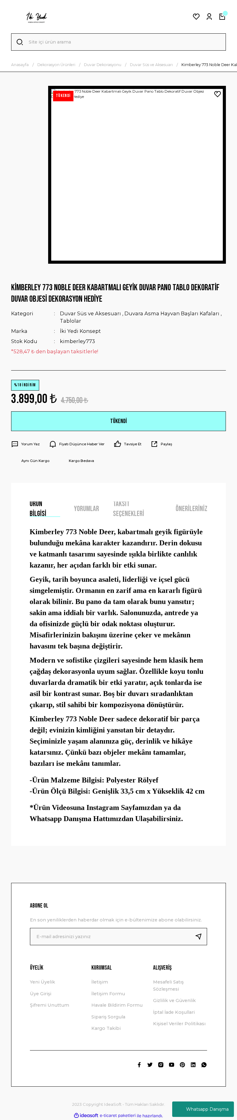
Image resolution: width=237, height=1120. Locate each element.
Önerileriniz (191, 508)
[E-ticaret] (118, 1115)
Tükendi (118, 421)
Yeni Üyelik (42, 982)
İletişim (99, 982)
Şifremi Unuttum (49, 1005)
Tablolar (70, 321)
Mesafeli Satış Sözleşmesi (168, 985)
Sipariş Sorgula (108, 1017)
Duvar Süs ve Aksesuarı (90, 313)
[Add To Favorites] (217, 94)
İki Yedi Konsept (80, 331)
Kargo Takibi (106, 1028)
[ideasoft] (86, 1115)
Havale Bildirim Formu (117, 1005)
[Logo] (36, 16)
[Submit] (201, 936)
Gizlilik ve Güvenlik (174, 1000)
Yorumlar (86, 508)
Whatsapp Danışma (207, 1109)
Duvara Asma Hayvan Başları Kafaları (171, 313)
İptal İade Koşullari (174, 1012)
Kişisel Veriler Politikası (179, 1023)
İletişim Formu (108, 993)
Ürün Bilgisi (38, 509)
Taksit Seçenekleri (128, 509)
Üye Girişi (40, 993)
